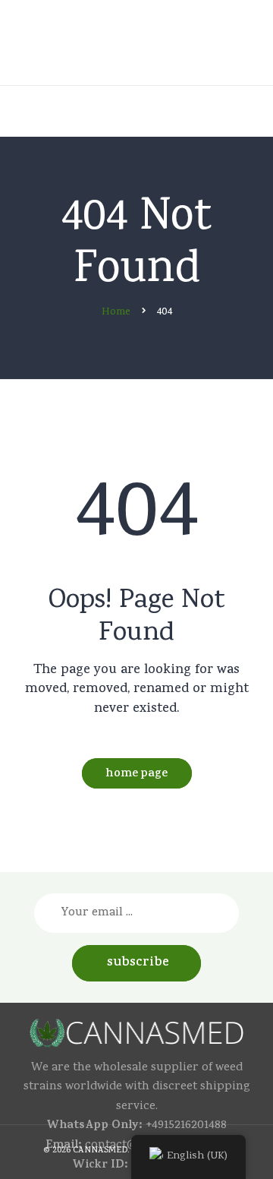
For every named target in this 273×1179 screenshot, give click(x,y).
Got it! (215, 33)
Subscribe (138, 963)
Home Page (136, 774)
